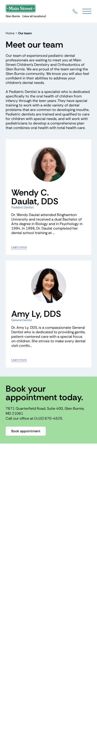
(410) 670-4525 (48, 418)
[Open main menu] (86, 11)
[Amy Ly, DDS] (48, 285)
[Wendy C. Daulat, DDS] (48, 164)
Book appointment (25, 431)
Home (10, 33)
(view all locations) (34, 16)
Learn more (19, 247)
